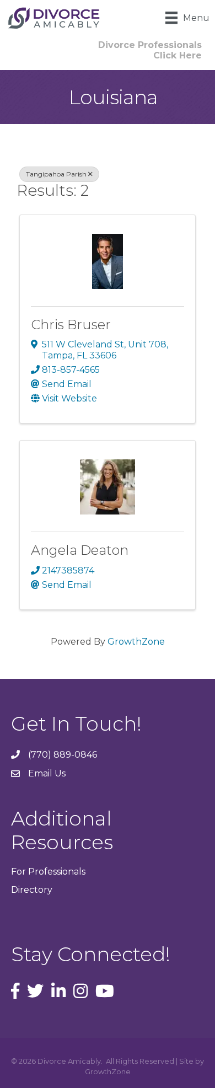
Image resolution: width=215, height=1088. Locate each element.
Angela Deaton (79, 550)
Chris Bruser (71, 325)
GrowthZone (136, 641)
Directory (31, 890)
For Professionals (48, 871)
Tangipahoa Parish (56, 174)
